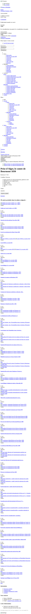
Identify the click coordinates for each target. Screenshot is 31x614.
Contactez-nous (7, 590)
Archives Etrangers (10, 83)
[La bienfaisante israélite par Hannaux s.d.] (10, 311)
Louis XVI (8, 60)
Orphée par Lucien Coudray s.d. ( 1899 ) (9, 208)
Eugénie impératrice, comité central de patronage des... (12, 486)
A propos (5, 145)
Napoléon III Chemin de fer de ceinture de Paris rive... (11, 344)
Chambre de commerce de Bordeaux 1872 (9, 277)
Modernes (8, 70)
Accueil (5, 101)
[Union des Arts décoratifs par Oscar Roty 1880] (12, 215)
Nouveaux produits (7, 588)
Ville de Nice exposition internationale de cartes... (11, 397)
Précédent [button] (3, 160)
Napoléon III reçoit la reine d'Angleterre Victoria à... (11, 371)
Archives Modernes (10, 91)
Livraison (5, 144)
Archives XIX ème (10, 88)
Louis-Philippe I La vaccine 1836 (7, 265)
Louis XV (8, 59)
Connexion (3, 37)
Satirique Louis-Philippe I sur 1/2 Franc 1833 (10, 577)
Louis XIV (8, 57)
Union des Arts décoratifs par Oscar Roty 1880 (10, 220)
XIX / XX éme (9, 61)
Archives (8, 121)
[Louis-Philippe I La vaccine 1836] (9, 260)
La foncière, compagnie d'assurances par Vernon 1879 (12, 409)
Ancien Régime (9, 65)
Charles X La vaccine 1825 (6, 253)
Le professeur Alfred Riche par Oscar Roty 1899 (10, 445)
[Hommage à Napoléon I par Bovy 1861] (10, 299)
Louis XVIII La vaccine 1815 (6, 242)
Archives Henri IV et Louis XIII (13, 77)
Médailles (5, 84)
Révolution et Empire (11, 66)
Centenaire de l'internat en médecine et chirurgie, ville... (12, 291)
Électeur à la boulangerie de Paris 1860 (9, 472)
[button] (4, 54)
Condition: (3, 177)
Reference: (3, 174)
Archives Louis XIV (11, 78)
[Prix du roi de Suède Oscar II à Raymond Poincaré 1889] (14, 417)
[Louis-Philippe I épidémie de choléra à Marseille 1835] (13, 378)
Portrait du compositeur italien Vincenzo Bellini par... (11, 527)
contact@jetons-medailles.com (14, 600)
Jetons (4, 74)
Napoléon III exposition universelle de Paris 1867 (11, 551)
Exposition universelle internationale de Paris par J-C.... (12, 501)
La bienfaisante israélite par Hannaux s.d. (9, 315)
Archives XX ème (10, 89)
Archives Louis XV (10, 79)
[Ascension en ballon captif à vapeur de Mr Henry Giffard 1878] (15, 535)
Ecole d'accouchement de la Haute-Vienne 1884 (10, 232)
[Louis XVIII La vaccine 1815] (15, 238)
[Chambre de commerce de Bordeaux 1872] (11, 272)
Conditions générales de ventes (10, 591)
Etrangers (8, 63)
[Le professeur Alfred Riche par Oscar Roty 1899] (12, 441)
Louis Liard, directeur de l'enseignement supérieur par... (12, 460)
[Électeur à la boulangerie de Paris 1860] (10, 467)
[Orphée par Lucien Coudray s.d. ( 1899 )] (10, 203)
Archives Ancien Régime (12, 86)
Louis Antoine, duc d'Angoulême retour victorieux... (11, 330)
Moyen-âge (9, 55)
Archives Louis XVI (11, 80)
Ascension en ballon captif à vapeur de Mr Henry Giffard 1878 (13, 539)
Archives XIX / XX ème (12, 82)
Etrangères (8, 71)
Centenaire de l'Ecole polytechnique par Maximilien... (11, 566)
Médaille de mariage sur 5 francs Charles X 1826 (10, 356)
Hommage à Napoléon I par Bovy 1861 (9, 303)
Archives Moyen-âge (11, 75)
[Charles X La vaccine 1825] (14, 249)
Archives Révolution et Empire (13, 87)
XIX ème (8, 68)
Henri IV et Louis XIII (11, 56)
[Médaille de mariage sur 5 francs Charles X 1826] (12, 352)
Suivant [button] (2, 158)
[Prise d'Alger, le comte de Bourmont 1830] (13, 164)
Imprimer (3, 196)
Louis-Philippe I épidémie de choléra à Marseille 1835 (12, 383)
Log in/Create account (8, 43)
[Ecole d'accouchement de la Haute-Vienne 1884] (12, 227)
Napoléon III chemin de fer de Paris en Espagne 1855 (11, 433)
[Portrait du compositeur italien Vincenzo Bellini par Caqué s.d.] (15, 523)
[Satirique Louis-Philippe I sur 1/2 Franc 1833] (11, 573)
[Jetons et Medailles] (5, 7)
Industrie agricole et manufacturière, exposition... (11, 515)
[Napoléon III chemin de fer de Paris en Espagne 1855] (13, 429)
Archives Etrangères (11, 92)
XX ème (8, 69)
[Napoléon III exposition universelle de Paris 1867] (12, 547)
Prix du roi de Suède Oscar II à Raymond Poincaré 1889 (12, 421)
